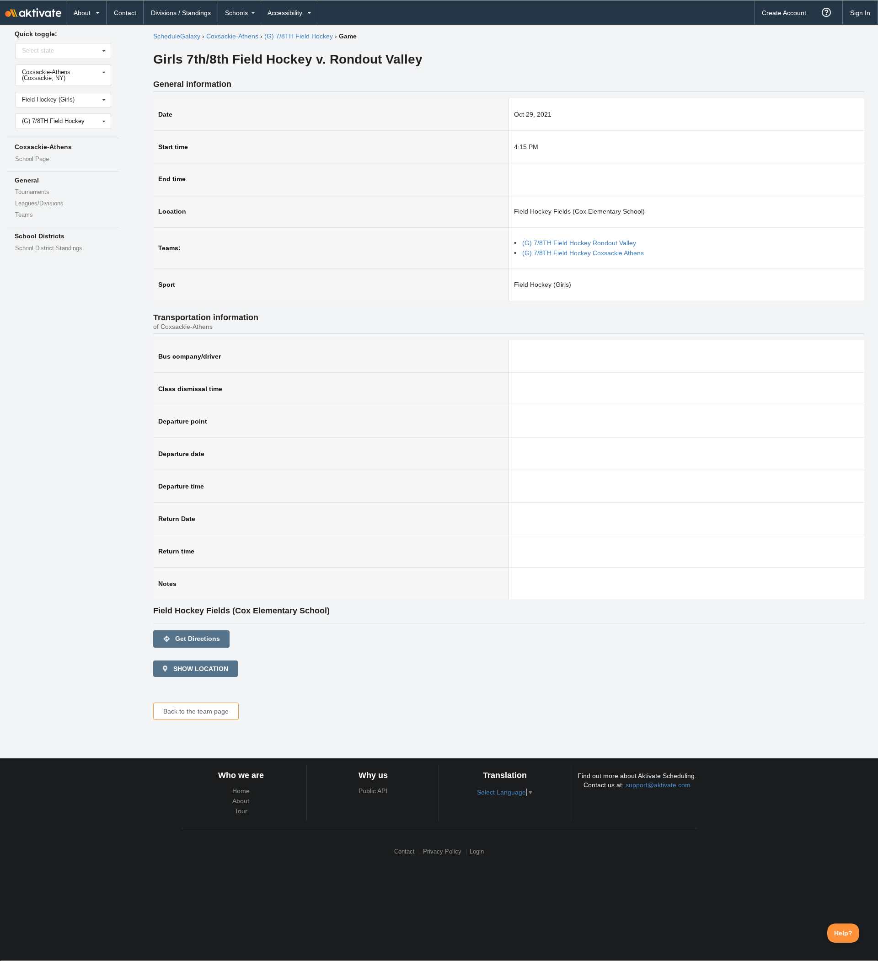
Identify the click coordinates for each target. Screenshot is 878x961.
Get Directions (191, 639)
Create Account (784, 12)
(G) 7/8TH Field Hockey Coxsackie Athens (583, 253)
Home (241, 791)
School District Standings (48, 248)
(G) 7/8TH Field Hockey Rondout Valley (579, 243)
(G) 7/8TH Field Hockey (298, 36)
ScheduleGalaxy (176, 36)
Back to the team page (196, 711)
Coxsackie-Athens (232, 36)
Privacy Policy (442, 851)
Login (477, 851)
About (240, 801)
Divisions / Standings (181, 12)
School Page (32, 159)
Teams (24, 215)
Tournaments (32, 192)
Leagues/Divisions (39, 203)
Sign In (860, 12)
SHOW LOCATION (199, 668)
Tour (241, 811)
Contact (125, 12)
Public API (373, 791)
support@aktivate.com (658, 785)
